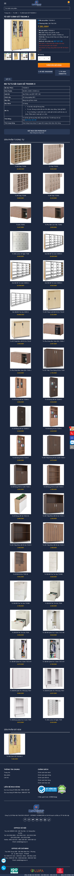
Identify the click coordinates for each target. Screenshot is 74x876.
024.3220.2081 (15, 837)
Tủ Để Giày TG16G (53, 195)
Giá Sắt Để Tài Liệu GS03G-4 (20, 283)
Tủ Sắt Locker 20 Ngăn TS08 (20, 254)
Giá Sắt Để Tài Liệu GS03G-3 (53, 283)
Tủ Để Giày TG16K (20, 195)
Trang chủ (7, 772)
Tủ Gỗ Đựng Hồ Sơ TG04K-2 (53, 399)
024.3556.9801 (11, 835)
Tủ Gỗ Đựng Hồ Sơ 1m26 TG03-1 (21, 487)
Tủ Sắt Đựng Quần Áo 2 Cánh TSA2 (20, 720)
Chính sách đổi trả (43, 777)
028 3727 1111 (51, 875)
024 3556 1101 (20, 875)
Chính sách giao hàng (44, 775)
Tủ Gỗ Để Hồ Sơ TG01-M (20, 574)
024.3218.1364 (31, 835)
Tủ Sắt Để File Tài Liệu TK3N (53, 603)
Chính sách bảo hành (44, 772)
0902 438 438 (22, 839)
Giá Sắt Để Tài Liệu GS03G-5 (53, 254)
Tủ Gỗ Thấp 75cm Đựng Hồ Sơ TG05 (53, 370)
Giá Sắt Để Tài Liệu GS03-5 (20, 312)
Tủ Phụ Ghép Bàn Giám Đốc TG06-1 (20, 370)
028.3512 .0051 (21, 856)
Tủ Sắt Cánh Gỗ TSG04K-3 (15, 756)
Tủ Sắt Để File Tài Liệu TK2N (20, 632)
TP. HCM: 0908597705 (62, 72)
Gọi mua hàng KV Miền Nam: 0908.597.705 (17, 792)
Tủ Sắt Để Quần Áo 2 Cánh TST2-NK (53, 632)
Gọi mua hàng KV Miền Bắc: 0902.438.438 (16, 790)
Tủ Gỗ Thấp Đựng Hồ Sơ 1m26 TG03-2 (53, 457)
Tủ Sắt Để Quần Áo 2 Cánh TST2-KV (20, 661)
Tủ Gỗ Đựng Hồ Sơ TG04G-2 (20, 428)
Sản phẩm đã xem (12, 730)
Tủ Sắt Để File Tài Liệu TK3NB (21, 603)
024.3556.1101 (21, 835)
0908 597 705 (13, 858)
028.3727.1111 (11, 856)
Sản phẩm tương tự (14, 140)
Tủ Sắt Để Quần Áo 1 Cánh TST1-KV (53, 661)
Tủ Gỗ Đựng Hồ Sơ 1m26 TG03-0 (53, 487)
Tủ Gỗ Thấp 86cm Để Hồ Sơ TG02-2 (53, 545)
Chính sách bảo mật (44, 783)
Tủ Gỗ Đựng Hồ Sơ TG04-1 (53, 428)
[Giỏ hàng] (68, 4)
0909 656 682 (22, 858)
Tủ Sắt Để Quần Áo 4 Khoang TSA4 (20, 690)
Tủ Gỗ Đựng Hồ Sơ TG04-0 (20, 457)
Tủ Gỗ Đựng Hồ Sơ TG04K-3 (20, 399)
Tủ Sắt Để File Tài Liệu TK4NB (53, 574)
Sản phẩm (7, 775)
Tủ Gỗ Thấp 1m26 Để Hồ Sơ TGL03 (53, 312)
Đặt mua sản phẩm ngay (37, 131)
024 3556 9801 (11, 875)
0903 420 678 (13, 839)
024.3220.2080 (25, 837)
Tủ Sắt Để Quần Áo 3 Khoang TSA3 (53, 690)
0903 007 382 (32, 858)
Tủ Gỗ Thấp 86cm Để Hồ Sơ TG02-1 (53, 516)
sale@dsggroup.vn (22, 841)
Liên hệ (6, 777)
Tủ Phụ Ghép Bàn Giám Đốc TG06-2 (53, 341)
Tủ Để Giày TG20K (20, 166)
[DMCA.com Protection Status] (61, 790)
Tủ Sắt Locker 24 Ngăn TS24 (53, 720)
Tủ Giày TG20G (53, 166)
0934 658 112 (32, 839)
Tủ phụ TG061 (20, 224)
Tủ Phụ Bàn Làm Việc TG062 (53, 224)
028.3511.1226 (31, 856)
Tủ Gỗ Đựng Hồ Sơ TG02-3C (20, 516)
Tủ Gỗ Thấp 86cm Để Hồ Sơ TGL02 (20, 341)
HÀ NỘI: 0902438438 (46, 71)
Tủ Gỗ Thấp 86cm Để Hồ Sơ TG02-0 (20, 545)
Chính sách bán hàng (44, 780)
